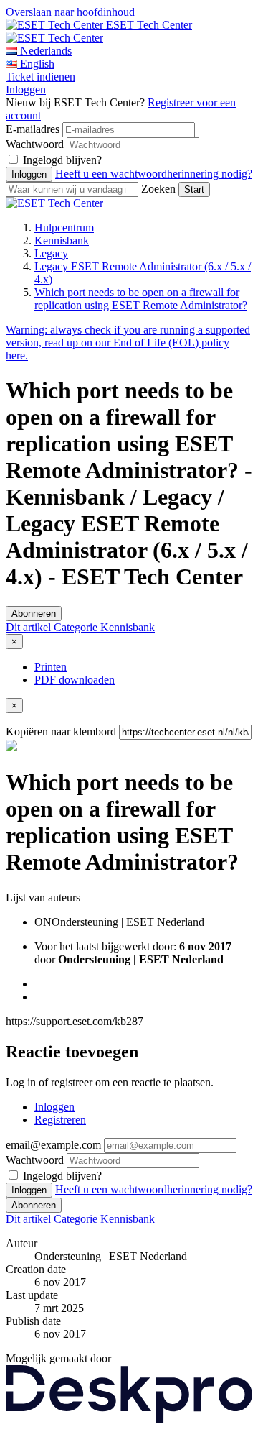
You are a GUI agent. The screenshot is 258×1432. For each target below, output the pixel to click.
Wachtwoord (35, 144)
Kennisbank (61, 240)
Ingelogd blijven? (62, 160)
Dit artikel (30, 627)
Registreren (60, 1120)
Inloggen (26, 89)
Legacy (51, 253)
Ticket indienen (40, 76)
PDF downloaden (74, 680)
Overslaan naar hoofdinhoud (70, 12)
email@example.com (53, 1145)
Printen (50, 667)
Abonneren (33, 613)
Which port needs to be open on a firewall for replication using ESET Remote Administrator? (140, 298)
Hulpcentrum (64, 227)
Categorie (77, 627)
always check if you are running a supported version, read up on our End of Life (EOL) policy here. (128, 342)
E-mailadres (32, 129)
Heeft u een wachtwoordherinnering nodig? (153, 173)
